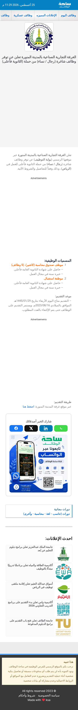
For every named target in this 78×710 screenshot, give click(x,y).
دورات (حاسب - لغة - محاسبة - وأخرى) (46, 514)
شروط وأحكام (27, 695)
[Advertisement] (39, 106)
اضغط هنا (28, 406)
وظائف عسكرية (23, 15)
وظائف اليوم (68, 15)
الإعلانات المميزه (47, 15)
